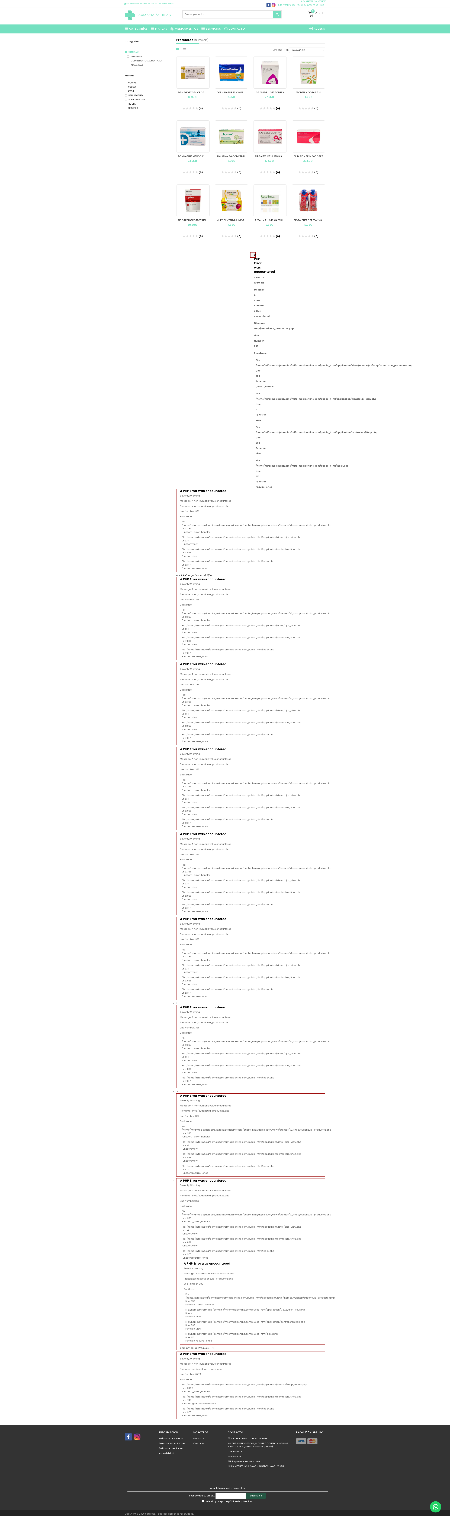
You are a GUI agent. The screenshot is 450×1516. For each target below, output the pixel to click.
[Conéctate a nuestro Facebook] (128, 1436)
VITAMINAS (136, 56)
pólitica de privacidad (240, 1501)
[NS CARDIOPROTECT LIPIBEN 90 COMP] (192, 200)
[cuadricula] (178, 49)
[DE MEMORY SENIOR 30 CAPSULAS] (192, 72)
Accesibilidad (166, 1453)
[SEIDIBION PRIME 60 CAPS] (308, 136)
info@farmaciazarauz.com (245, 1461)
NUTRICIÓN (133, 52)
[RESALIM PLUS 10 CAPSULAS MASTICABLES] (269, 200)
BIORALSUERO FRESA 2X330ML (309, 220)
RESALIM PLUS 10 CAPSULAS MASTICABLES (271, 220)
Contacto (198, 1443)
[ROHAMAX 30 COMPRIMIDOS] (231, 136)
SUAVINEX (133, 108)
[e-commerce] (148, 14)
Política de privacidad (171, 1438)
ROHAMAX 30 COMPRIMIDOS (232, 156)
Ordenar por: (281, 50)
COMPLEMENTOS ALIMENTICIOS (146, 61)
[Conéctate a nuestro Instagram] (137, 1436)
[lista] (185, 49)
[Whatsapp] (435, 1506)
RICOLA (132, 104)
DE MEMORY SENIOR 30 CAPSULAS (194, 92)
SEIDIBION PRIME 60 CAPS (308, 156)
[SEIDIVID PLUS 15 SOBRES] (269, 72)
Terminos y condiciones (172, 1443)
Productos (198, 1438)
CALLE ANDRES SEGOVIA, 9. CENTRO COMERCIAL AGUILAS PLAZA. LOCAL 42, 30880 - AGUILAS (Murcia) (258, 1445)
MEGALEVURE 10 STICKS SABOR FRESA (271, 156)
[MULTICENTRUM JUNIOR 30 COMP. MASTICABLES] (231, 200)
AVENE (131, 91)
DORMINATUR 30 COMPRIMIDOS (232, 92)
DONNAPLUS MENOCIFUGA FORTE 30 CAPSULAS (194, 156)
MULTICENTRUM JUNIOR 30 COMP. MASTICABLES (232, 220)
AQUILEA (132, 87)
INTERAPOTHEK (135, 95)
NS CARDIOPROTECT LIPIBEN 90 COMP (194, 220)
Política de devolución (171, 1448)
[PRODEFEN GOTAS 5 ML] (308, 72)
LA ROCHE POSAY (136, 100)
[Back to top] (446, 1509)
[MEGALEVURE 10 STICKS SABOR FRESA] (269, 136)
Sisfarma (150, 1513)
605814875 (321, 1)
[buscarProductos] (277, 14)
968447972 (308, 1)
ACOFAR (132, 83)
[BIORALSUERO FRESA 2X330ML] (308, 200)
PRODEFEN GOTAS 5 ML (308, 92)
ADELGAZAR (136, 65)
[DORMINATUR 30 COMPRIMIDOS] (231, 72)
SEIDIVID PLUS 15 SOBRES (270, 92)
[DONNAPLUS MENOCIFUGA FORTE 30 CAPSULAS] (192, 136)
